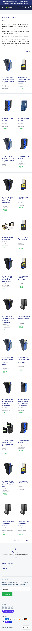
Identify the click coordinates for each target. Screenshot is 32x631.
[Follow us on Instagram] (9, 607)
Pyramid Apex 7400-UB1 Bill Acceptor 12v (23, 482)
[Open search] (22, 7)
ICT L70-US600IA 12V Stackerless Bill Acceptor (7, 239)
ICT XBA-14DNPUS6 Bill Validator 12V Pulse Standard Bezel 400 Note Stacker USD (24, 402)
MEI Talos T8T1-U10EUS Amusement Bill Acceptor (8, 523)
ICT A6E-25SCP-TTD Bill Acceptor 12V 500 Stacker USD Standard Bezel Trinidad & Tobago (8, 361)
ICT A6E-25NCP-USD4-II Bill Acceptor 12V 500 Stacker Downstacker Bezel (8, 483)
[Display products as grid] (27, 51)
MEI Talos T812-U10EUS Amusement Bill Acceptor (24, 523)
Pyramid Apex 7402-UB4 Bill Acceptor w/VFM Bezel (23, 277)
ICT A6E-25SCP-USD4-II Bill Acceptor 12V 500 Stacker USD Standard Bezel (8, 80)
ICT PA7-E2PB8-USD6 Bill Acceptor (23, 441)
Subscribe (7, 594)
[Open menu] (2, 7)
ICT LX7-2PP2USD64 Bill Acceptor (23, 119)
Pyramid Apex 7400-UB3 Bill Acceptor (23, 238)
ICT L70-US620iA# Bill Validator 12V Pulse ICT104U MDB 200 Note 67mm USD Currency (8, 443)
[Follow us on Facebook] (3, 607)
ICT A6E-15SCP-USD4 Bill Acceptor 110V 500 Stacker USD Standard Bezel (8, 159)
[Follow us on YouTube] (12, 607)
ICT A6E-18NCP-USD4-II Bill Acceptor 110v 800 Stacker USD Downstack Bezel (8, 199)
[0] (29, 7)
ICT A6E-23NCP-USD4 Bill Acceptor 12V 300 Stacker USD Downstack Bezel (8, 402)
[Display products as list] (29, 51)
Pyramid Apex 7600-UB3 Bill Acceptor (23, 198)
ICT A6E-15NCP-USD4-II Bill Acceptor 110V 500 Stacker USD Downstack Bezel (8, 278)
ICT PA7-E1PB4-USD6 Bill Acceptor (7, 119)
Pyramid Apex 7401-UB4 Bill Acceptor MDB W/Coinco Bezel (24, 79)
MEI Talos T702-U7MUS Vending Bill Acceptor (24, 317)
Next (27, 540)
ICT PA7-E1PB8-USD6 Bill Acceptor (23, 157)
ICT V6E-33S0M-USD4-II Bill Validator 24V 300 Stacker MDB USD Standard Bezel (24, 360)
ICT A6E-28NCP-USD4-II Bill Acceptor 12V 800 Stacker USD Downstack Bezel (8, 319)
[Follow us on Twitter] (6, 607)
